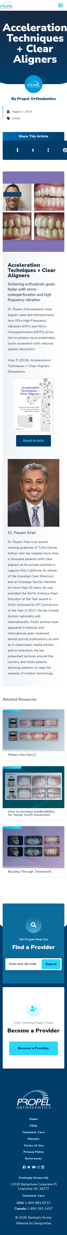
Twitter (28, 1167)
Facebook (24, 1167)
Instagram (38, 1167)
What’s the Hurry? (22, 755)
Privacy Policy (33, 1152)
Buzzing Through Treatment (29, 871)
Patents (33, 1139)
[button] (33, 440)
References (33, 1159)
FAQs (33, 1126)
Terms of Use (34, 1145)
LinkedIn (43, 1167)
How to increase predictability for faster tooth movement (31, 813)
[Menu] (60, 5)
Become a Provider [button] (33, 1048)
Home (33, 1119)
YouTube (33, 1167)
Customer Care (33, 1132)
